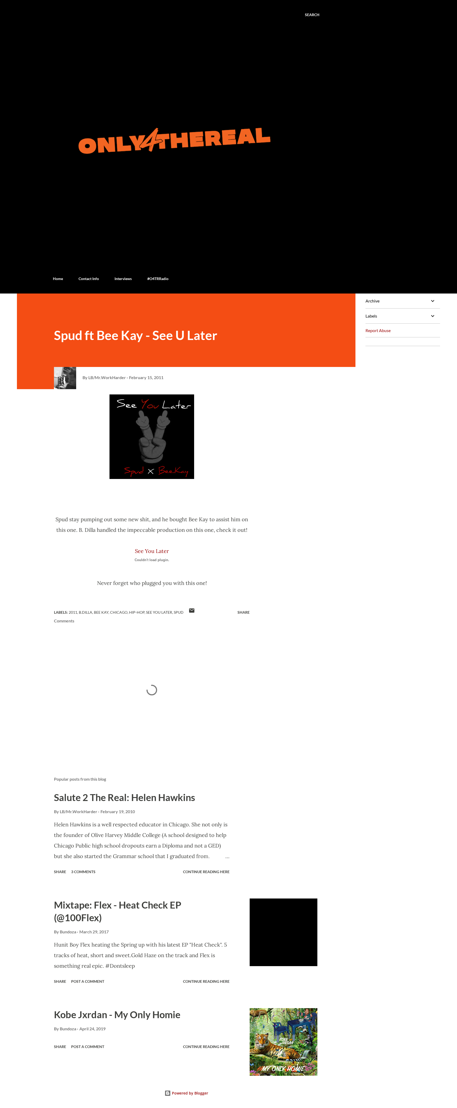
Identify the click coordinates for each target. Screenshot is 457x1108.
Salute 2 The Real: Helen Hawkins (124, 797)
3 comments (83, 871)
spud (179, 612)
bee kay (101, 612)
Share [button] (243, 612)
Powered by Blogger (189, 1093)
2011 (73, 612)
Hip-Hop (136, 612)
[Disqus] (400, 416)
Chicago (118, 612)
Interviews (123, 278)
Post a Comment (87, 981)
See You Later (152, 551)
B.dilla (85, 612)
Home (58, 278)
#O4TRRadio (157, 278)
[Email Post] (192, 612)
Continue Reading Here (206, 871)
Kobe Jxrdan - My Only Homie (117, 1014)
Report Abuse (378, 330)
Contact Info (89, 278)
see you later (159, 612)
